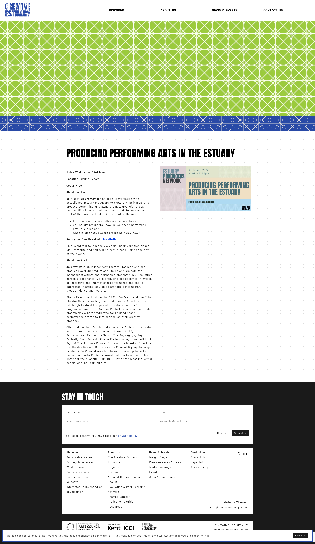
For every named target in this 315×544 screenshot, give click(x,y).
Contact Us (273, 10)
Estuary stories (77, 477)
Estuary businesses (80, 462)
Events (154, 472)
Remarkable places (79, 457)
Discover (116, 10)
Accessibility (199, 467)
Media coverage (160, 467)
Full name (73, 412)
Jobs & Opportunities (163, 477)
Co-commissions (77, 472)
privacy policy (127, 435)
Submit (238, 433)
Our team (114, 472)
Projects (113, 467)
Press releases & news (165, 462)
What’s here (75, 467)
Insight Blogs (158, 457)
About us (168, 10)
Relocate (72, 482)
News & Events (225, 10)
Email (163, 412)
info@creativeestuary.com (228, 507)
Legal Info (198, 462)
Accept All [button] (300, 535)
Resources (115, 506)
